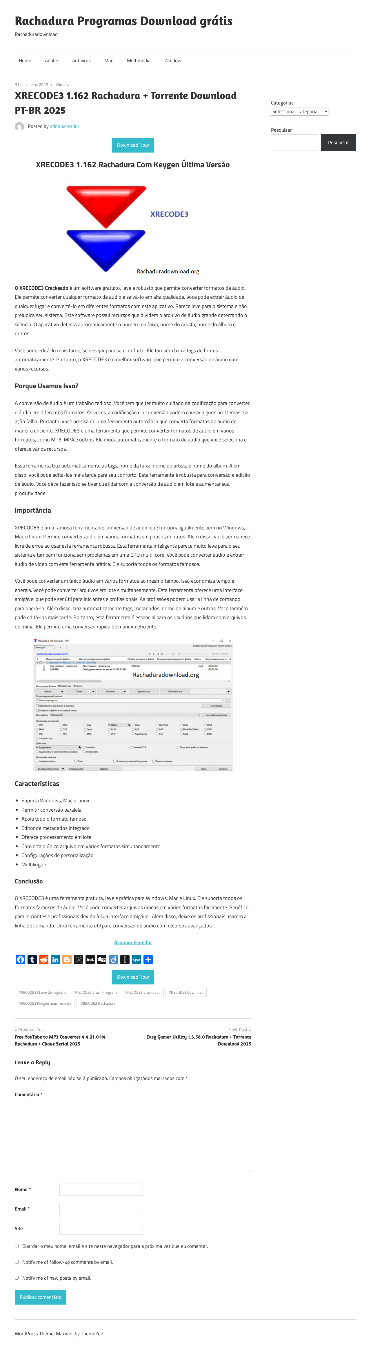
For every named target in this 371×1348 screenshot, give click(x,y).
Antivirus (81, 60)
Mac (108, 60)
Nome (23, 1189)
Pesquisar (281, 130)
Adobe (51, 60)
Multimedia (139, 60)
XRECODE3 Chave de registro (42, 992)
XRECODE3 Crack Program (95, 992)
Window (172, 60)
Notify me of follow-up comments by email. (67, 1262)
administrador (64, 126)
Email (22, 1209)
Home (25, 60)
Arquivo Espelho (133, 942)
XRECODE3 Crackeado (143, 992)
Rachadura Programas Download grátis (124, 20)
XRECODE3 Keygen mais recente (45, 1003)
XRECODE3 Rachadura (98, 1003)
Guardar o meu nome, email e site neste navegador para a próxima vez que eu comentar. (115, 1246)
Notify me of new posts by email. (56, 1278)
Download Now (133, 145)
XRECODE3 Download (186, 992)
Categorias (282, 103)
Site (19, 1228)
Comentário (28, 1094)
